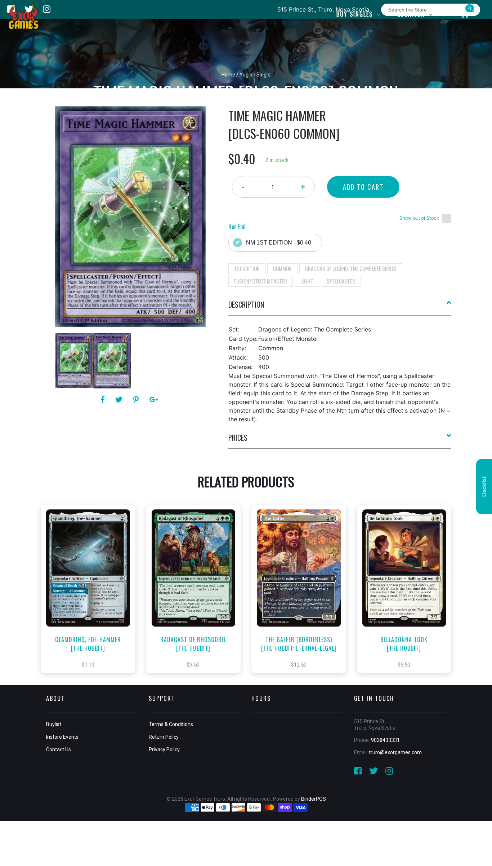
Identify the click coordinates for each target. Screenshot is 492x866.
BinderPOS (313, 799)
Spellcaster (341, 281)
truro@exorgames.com (395, 752)
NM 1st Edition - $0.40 (278, 242)
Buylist (53, 724)
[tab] (340, 307)
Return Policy (164, 737)
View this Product (91, 596)
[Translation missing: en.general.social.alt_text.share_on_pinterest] (137, 399)
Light (306, 281)
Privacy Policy (164, 749)
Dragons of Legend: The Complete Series (351, 268)
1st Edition (247, 268)
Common (282, 268)
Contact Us (58, 749)
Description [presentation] (246, 304)
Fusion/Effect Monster (260, 281)
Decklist (484, 486)
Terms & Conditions (171, 724)
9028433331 (385, 740)
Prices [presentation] (237, 437)
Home (228, 75)
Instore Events (62, 737)
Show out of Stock (419, 218)
